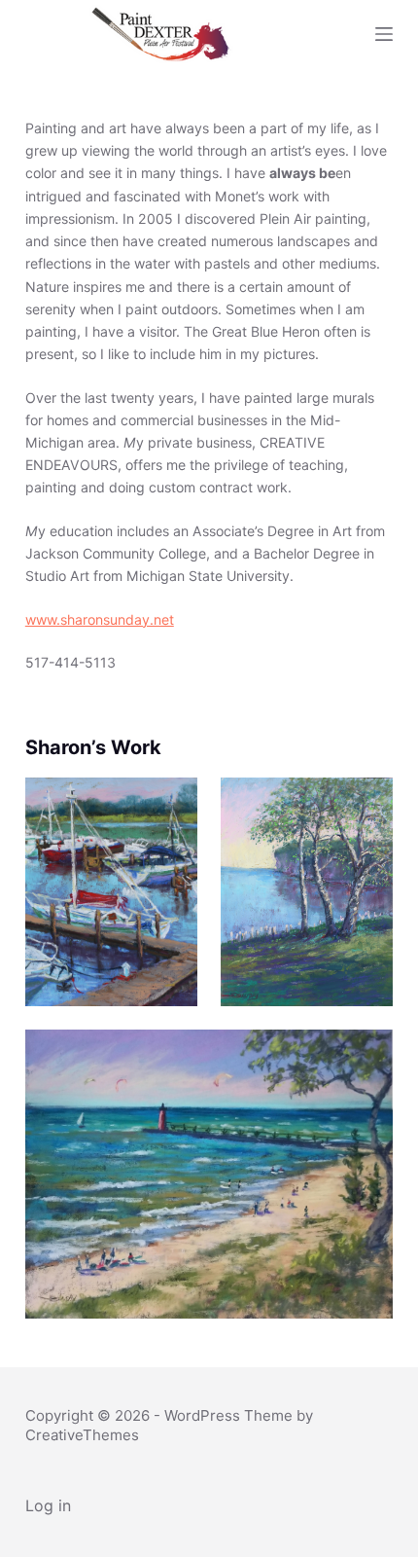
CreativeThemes (82, 1435)
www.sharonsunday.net (99, 619)
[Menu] (384, 34)
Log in (48, 1505)
